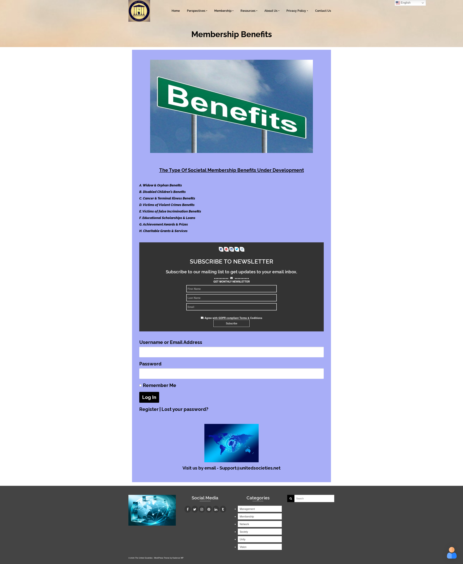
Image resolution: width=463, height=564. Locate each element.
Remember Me (159, 385)
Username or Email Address (170, 342)
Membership (247, 516)
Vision (243, 547)
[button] (452, 553)
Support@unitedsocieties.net (250, 468)
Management (247, 509)
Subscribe (231, 323)
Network (244, 524)
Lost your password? (185, 409)
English (405, 2)
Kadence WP (178, 558)
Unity (242, 539)
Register (149, 409)
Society (244, 531)
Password (150, 364)
